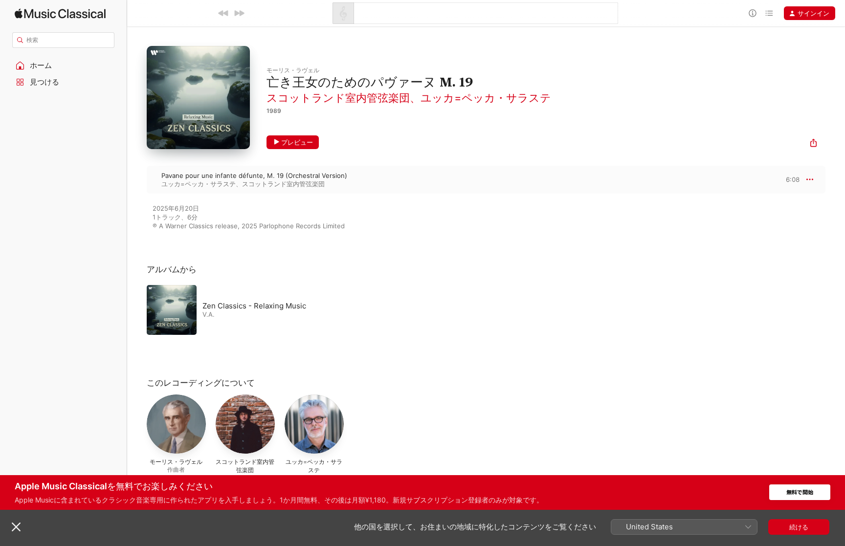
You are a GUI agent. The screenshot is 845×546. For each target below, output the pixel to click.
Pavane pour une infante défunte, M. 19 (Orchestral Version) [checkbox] (254, 175)
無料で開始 (799, 492)
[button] (63, 65)
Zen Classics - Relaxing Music (254, 305)
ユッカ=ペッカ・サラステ (486, 97)
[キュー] (769, 13)
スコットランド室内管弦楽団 (338, 97)
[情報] (752, 13)
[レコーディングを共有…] (813, 144)
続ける (798, 527)
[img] (60, 13)
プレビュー (297, 142)
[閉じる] (16, 527)
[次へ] (239, 13)
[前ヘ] (223, 13)
